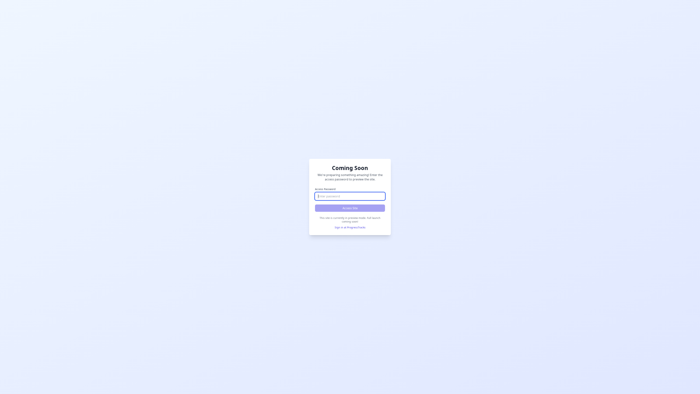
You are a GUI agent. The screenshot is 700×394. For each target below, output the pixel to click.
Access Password (325, 189)
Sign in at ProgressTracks (350, 227)
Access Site (350, 208)
